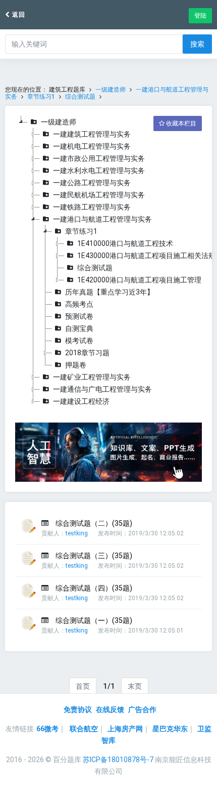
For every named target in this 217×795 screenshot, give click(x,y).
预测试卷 (79, 316)
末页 (135, 686)
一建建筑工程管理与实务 (92, 134)
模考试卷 (79, 341)
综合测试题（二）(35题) (94, 523)
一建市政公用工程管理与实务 (99, 158)
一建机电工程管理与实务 (92, 146)
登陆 (200, 15)
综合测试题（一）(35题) (94, 620)
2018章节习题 (87, 353)
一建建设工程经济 (81, 401)
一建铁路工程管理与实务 (92, 207)
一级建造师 (110, 89)
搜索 (197, 44)
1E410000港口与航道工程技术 (125, 243)
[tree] (108, 261)
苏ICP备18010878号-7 (118, 760)
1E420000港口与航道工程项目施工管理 (139, 280)
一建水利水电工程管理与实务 (99, 170)
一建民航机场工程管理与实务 (99, 195)
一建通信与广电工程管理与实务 (102, 389)
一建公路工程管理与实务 (92, 183)
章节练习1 (41, 96)
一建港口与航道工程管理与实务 (102, 219)
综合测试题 (80, 96)
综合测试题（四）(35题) (94, 588)
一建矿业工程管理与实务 (92, 377)
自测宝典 (79, 328)
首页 (83, 686)
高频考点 (79, 304)
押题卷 (75, 365)
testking (77, 533)
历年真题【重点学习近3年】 (109, 292)
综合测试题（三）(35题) (94, 556)
